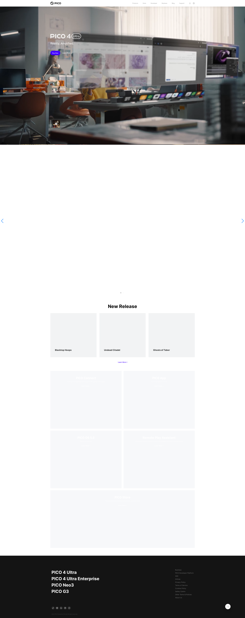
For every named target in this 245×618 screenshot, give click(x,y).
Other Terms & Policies (183, 594)
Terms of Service (181, 585)
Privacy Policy (180, 582)
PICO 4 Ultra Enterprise (75, 578)
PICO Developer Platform (184, 573)
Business (164, 3)
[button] (2, 221)
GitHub (177, 579)
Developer (154, 3)
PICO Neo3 (63, 585)
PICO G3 (60, 591)
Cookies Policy (180, 588)
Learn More (66, 53)
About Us (178, 598)
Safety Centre (180, 591)
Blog (173, 3)
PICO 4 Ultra (64, 572)
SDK (176, 576)
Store (144, 3)
